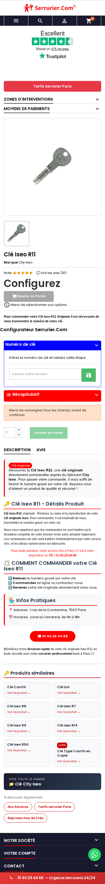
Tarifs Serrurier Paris (52, 86)
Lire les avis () (54, 272)
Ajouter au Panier (31, 296)
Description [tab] (17, 450)
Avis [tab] (41, 450)
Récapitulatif (52, 395)
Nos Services (18, 807)
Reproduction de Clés (25, 818)
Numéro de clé (52, 344)
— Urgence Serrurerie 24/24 (56, 878)
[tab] (52, 345)
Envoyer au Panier (48, 433)
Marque (11, 262)
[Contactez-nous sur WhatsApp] (94, 854)
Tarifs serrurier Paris (54, 807)
